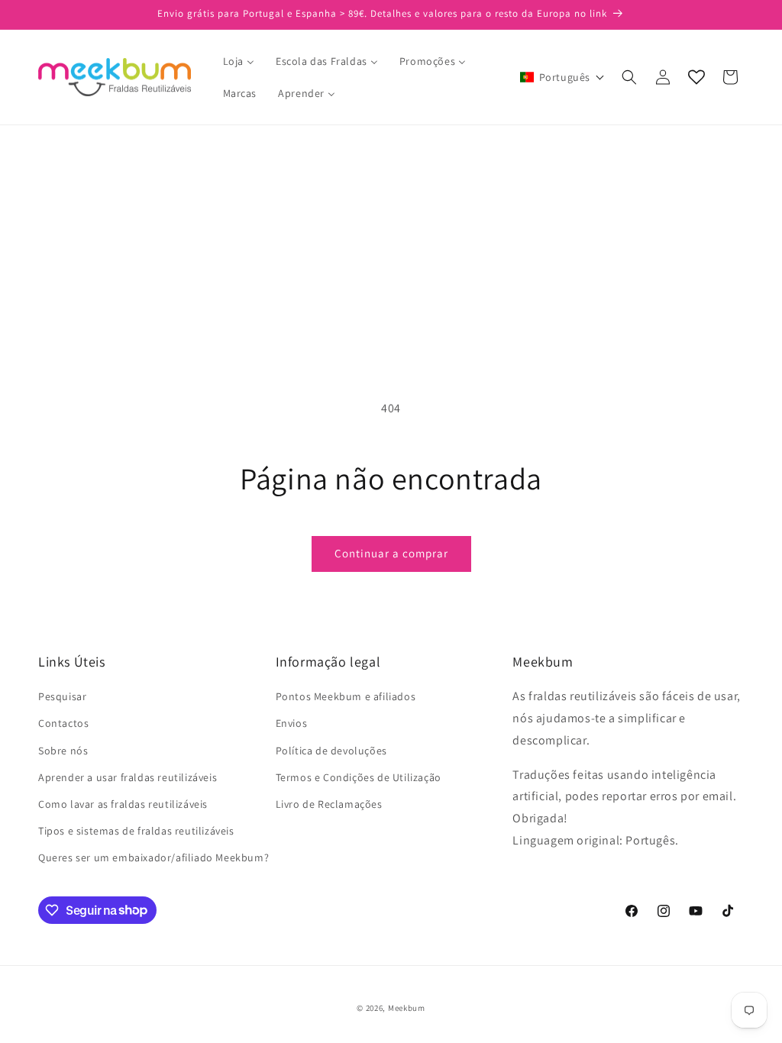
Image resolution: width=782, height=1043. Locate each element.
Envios (292, 723)
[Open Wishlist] (696, 77)
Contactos (63, 723)
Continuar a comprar (391, 553)
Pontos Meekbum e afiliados (346, 696)
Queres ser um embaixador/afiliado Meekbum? (153, 857)
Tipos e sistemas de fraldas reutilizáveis (136, 831)
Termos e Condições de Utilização (358, 777)
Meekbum (406, 1008)
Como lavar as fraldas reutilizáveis (123, 804)
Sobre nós (63, 750)
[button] (562, 77)
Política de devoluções (331, 750)
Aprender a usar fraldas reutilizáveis (127, 777)
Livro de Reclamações (329, 804)
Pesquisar (62, 696)
